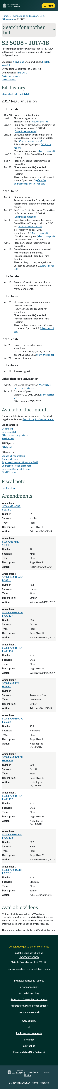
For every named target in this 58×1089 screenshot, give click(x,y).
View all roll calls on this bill (15, 94)
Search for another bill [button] (29, 30)
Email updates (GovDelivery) (29, 1052)
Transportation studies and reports (29, 999)
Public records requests (29, 1033)
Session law (8, 438)
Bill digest (7, 447)
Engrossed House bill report (16, 465)
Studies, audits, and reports (29, 980)
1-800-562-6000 (29, 957)
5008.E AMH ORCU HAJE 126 (12, 759)
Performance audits (29, 986)
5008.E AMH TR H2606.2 (10, 685)
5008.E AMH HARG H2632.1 (12, 720)
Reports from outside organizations (29, 1005)
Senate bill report (11, 459)
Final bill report (9, 472)
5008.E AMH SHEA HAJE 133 (12, 836)
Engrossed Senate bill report (16, 468)
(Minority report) (46, 150)
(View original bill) (40, 121)
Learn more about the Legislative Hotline (29, 968)
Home (5, 15)
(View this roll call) (35, 183)
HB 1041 (22, 72)
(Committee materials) (25, 131)
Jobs (29, 1027)
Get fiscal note (9, 487)
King (14, 61)
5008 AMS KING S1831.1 (11, 543)
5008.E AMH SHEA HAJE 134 (12, 649)
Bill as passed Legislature (15, 435)
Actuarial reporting (29, 993)
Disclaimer (34, 1071)
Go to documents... (11, 76)
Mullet (45, 61)
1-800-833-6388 (40, 962)
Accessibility (29, 1020)
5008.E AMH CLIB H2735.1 (12, 871)
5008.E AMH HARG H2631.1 (12, 579)
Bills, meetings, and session (24, 15)
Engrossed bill (9, 431)
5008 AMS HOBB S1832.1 (11, 508)
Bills (42, 15)
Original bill (7, 428)
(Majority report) (39, 232)
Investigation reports (29, 1011)
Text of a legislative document (38, 419)
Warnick (6, 65)
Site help (29, 1039)
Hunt (21, 61)
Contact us (29, 1045)
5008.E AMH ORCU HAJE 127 (12, 614)
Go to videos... (9, 79)
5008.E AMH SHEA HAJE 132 (12, 797)
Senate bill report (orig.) (14, 455)
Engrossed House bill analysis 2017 (20, 462)
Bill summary (8, 19)
